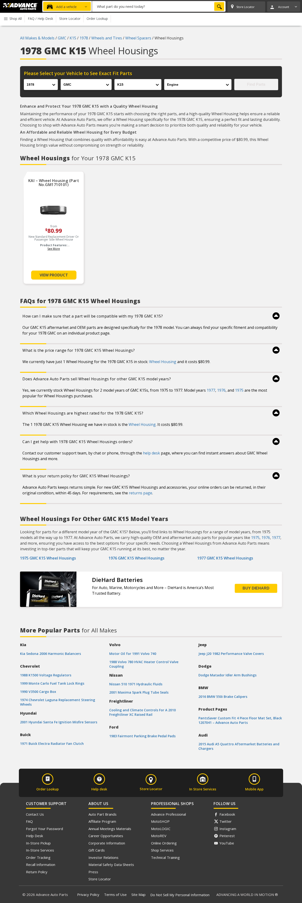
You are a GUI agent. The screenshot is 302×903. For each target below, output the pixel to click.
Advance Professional (168, 814)
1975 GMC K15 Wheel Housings (48, 558)
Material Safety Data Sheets (111, 864)
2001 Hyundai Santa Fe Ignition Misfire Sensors (58, 722)
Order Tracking (38, 857)
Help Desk (34, 835)
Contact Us (35, 814)
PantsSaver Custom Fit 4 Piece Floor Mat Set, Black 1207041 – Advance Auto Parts (240, 720)
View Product (54, 275)
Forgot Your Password (44, 828)
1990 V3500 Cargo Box (38, 691)
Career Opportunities (105, 835)
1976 (221, 390)
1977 (211, 390)
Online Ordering (164, 843)
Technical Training (165, 857)
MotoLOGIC (160, 828)
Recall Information (40, 864)
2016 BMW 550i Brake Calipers (222, 696)
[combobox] (159, 6)
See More (53, 249)
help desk (151, 453)
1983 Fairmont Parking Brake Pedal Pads (142, 736)
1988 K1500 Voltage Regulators (45, 675)
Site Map (138, 894)
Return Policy (36, 871)
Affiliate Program (102, 821)
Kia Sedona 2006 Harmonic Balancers (50, 653)
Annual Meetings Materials (109, 828)
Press (93, 871)
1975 (239, 390)
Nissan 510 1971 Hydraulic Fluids (135, 684)
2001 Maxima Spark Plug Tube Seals (138, 692)
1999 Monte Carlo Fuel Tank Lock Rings (52, 683)
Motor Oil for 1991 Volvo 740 (132, 653)
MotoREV (158, 835)
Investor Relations (103, 857)
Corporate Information (106, 843)
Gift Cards (96, 850)
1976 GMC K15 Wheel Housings (136, 558)
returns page (140, 493)
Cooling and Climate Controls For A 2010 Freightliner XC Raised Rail (142, 712)
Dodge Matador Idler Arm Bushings (227, 675)
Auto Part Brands (102, 814)
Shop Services (162, 850)
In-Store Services (40, 850)
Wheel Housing (162, 361)
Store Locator (99, 879)
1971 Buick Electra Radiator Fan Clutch (52, 743)
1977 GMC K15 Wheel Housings (225, 558)
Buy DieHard (256, 588)
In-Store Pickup (38, 843)
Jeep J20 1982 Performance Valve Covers (231, 653)
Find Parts (256, 84)
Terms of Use (115, 894)
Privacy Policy (88, 894)
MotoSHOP (160, 821)
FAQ (29, 821)
